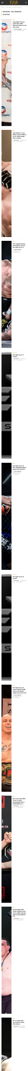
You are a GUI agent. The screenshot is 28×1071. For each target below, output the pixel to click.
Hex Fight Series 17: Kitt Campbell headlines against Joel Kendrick (19, 467)
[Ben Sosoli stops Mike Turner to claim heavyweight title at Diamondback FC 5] (6, 849)
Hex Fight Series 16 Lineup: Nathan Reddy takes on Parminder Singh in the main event (19, 690)
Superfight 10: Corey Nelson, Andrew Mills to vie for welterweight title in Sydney (19, 135)
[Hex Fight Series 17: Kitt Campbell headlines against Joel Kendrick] (6, 516)
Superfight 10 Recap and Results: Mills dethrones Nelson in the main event (20, 24)
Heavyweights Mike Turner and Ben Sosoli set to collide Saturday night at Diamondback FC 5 (19, 913)
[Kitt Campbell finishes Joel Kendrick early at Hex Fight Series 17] (6, 294)
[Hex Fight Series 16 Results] (6, 627)
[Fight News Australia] (14, 2)
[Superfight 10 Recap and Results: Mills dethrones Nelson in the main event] (6, 72)
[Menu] (2, 2)
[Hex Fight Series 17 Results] (6, 405)
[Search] (26, 2)
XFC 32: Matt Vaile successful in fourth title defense (18, 1022)
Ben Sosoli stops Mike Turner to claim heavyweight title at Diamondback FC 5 (19, 801)
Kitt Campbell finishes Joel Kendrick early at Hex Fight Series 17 (19, 245)
